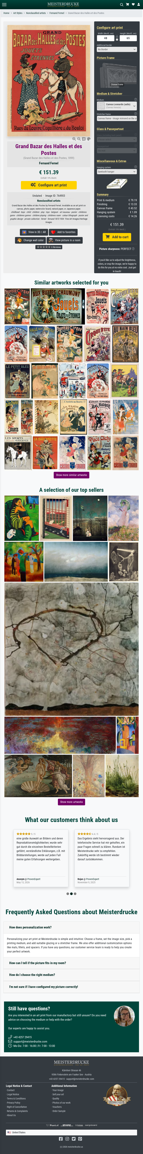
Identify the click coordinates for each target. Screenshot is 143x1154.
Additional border (104, 45)
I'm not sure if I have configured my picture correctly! (43, 987)
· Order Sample (58, 1111)
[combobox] (117, 49)
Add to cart (119, 237)
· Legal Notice (12, 1094)
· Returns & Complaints (17, 1111)
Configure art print (51, 185)
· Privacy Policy (13, 1102)
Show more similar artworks (71, 475)
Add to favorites (65, 232)
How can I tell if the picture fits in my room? (37, 963)
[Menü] (4, 4)
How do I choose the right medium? (32, 975)
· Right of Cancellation (16, 1106)
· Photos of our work (60, 1102)
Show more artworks (71, 802)
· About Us (11, 1115)
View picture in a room (66, 240)
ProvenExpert (33, 879)
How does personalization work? (30, 927)
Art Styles (17, 13)
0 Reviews (56, 247)
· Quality (55, 1098)
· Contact (10, 1090)
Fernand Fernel (57, 13)
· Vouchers (56, 1106)
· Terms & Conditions (16, 1098)
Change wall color (32, 240)
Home (6, 13)
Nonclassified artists (36, 13)
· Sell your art (57, 1094)
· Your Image (57, 1090)
